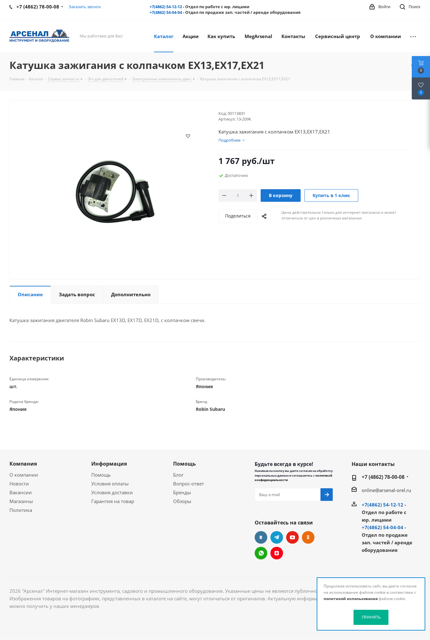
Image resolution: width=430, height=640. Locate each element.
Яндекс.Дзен (276, 553)
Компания (23, 463)
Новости (19, 483)
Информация (109, 463)
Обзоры (182, 501)
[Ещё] (413, 36)
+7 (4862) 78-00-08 (383, 477)
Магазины (21, 501)
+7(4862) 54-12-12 (166, 6)
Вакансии (20, 492)
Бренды (182, 492)
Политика (20, 510)
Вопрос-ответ (188, 483)
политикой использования (351, 598)
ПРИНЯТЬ (371, 617)
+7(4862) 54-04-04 (166, 12)
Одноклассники (308, 537)
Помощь (101, 475)
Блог (178, 475)
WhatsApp (261, 553)
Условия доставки (112, 492)
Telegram (276, 537)
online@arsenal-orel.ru (386, 490)
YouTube (292, 537)
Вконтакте (261, 537)
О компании (23, 475)
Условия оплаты (110, 483)
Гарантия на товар (112, 501)
